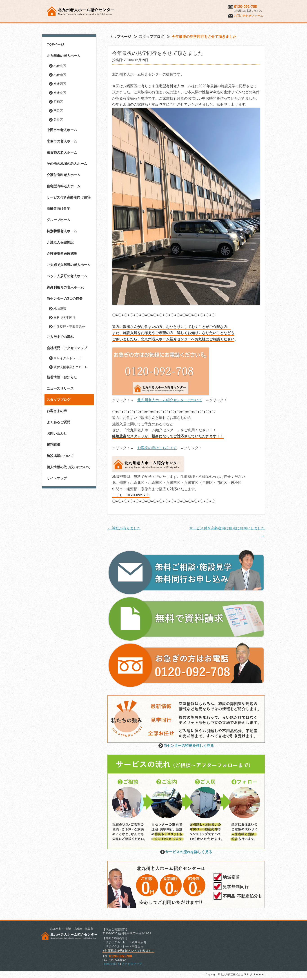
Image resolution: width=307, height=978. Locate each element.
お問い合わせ (57, 433)
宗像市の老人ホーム (62, 141)
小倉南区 (59, 75)
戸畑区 (58, 102)
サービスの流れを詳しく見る (188, 852)
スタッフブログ (58, 400)
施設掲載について (60, 456)
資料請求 (53, 445)
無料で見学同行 (64, 317)
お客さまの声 (57, 411)
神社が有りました (124, 528)
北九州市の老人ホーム (63, 56)
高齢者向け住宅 (58, 209)
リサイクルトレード (67, 358)
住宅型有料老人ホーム (63, 186)
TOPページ (55, 44)
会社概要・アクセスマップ (67, 348)
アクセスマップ (132, 963)
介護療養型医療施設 (62, 254)
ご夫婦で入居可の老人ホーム (69, 265)
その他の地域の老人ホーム (67, 164)
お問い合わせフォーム (248, 15)
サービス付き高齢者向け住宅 (69, 197)
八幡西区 (59, 84)
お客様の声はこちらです (157, 448)
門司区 (58, 111)
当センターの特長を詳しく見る (189, 745)
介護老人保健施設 (60, 242)
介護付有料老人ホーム (63, 175)
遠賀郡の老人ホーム (62, 152)
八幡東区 (59, 93)
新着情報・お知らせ (62, 377)
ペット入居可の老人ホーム (67, 276)
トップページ (120, 36)
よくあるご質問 (58, 422)
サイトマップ (57, 478)
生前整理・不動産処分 (69, 326)
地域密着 (59, 308)
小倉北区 (59, 66)
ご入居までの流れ (60, 337)
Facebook (109, 963)
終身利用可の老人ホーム (65, 287)
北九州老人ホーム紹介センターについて (169, 400)
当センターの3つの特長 (64, 298)
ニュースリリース (60, 388)
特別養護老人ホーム (62, 231)
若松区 (58, 120)
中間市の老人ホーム (62, 130)
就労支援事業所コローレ (70, 367)
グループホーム (58, 220)
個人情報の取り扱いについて (69, 467)
